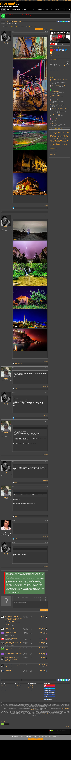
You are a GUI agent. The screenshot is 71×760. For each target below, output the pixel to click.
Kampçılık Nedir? (56, 95)
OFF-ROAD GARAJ (56, 125)
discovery (57, 135)
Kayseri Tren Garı (10, 628)
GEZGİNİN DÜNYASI (42, 9)
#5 (47, 421)
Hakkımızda (3, 685)
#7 (47, 486)
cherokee (66, 133)
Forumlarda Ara (10, 11)
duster (66, 135)
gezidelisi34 (7, 635)
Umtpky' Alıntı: (17, 428)
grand (51, 138)
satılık (58, 143)
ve (18, 207)
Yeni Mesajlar (3, 11)
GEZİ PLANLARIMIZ (56, 93)
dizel (61, 135)
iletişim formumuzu (44, 713)
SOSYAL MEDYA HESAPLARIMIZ (53, 0)
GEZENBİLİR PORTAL (27, 0)
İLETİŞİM (69, 0)
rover (51, 143)
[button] (10, 9)
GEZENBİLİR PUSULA (19, 0)
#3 (47, 367)
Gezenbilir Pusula (18, 685)
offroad (54, 141)
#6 (47, 461)
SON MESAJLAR (53, 77)
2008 (51, 131)
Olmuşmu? (8, 670)
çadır (60, 132)
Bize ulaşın (68, 726)
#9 (47, 542)
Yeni (8, 9)
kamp (58, 138)
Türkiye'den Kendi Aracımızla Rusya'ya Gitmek (58, 90)
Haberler (2, 689)
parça (62, 141)
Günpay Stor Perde (52, 154)
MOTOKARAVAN (55, 87)
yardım (65, 144)
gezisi (66, 136)
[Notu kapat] (68, 730)
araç (65, 131)
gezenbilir (60, 136)
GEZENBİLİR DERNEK (36, 0)
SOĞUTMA (54, 106)
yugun (43, 633)
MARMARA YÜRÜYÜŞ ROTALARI (58, 112)
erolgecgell (7, 671)
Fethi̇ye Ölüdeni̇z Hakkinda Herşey (60, 118)
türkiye (54, 144)
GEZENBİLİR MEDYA (43, 0)
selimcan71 (7, 639)
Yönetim (2, 687)
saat (53, 143)
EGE (52, 121)
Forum (3, 9)
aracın (51, 132)
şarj (56, 143)
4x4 (53, 131)
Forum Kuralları (30, 685)
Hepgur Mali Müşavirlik (53, 151)
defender (52, 135)
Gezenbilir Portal (18, 690)
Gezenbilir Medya (18, 689)
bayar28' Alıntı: (17, 548)
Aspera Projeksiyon (52, 156)
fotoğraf (55, 136)
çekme (63, 132)
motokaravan (59, 140)
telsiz (51, 144)
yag (60, 144)
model (54, 140)
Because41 (67, 65)
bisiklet (57, 132)
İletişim (2, 692)
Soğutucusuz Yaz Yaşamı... (58, 104)
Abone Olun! (54, 699)
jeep (54, 138)
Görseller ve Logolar (4, 690)
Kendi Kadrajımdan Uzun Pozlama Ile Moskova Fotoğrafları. (12, 659)
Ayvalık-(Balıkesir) (8, 535)
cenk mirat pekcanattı (58, 133)
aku (55, 131)
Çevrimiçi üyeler (54, 70)
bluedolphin (7, 645)
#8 (47, 520)
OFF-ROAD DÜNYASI (29, 9)
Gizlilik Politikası (31, 689)
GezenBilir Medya (40, 715)
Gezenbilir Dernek (18, 687)
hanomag (54, 123)
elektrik (51, 136)
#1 (47, 31)
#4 (47, 392)
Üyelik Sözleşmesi (31, 687)
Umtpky (11, 26)
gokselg (51, 72)
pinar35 (6, 654)
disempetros (7, 650)
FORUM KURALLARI (63, 0)
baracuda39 (7, 625)
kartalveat (43, 649)
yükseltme (52, 145)
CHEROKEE (54, 83)
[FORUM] (1, 22)
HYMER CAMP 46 (56, 114)
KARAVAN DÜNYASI (16, 9)
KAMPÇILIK (54, 98)
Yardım (29, 692)
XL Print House (52, 152)
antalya (62, 131)
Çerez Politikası (30, 690)
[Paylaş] (45, 31)
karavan (64, 138)
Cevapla (46, 205)
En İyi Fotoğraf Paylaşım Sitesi (13, 653)
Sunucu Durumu (4, 721)
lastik (51, 140)
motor (64, 140)
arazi (54, 132)
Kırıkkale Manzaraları (11, 638)
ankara (58, 131)
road (65, 141)
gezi (64, 136)
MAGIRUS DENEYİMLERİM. (58, 85)
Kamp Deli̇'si (55, 100)
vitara (57, 144)
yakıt (63, 144)
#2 (47, 215)
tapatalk (65, 143)
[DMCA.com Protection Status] (5, 724)
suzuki (61, 143)
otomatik (58, 141)
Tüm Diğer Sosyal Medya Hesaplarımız (51, 697)
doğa (63, 135)
